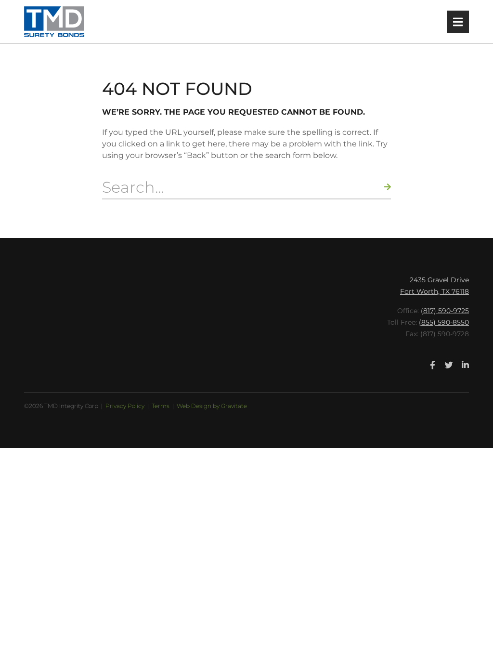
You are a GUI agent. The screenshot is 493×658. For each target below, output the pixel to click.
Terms (160, 405)
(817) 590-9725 (445, 310)
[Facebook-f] (433, 364)
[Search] (387, 186)
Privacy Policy (124, 405)
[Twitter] (449, 364)
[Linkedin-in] (465, 364)
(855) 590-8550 (444, 322)
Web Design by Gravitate (212, 405)
